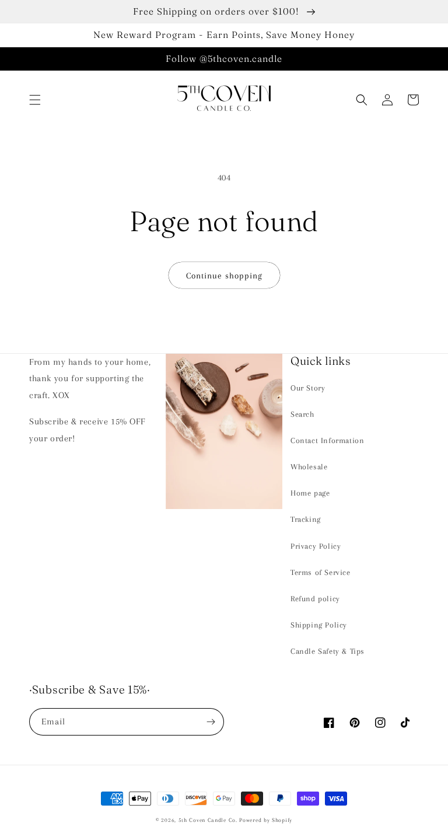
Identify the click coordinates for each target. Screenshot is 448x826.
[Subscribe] (210, 722)
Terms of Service (320, 572)
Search (302, 414)
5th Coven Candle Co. (207, 820)
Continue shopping (224, 275)
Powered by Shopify (265, 820)
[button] (35, 100)
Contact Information (327, 440)
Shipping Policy (318, 625)
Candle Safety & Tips (327, 651)
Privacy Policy (315, 546)
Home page (310, 493)
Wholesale (308, 466)
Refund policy (315, 598)
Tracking (305, 519)
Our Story (307, 388)
